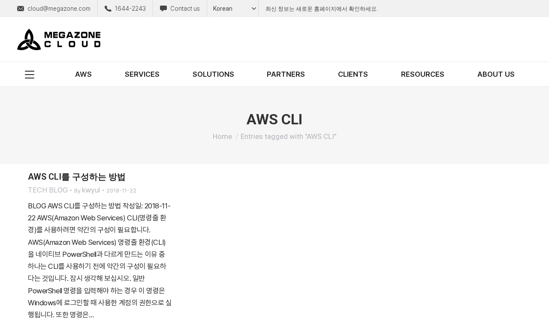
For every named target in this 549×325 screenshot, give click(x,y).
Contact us (185, 8)
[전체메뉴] (30, 74)
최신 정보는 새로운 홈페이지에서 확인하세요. (321, 9)
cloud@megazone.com (58, 8)
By (87, 190)
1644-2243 (130, 8)
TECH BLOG (48, 190)
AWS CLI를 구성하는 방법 (77, 177)
